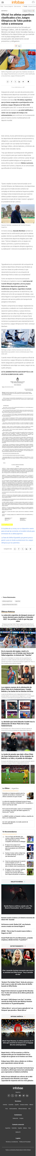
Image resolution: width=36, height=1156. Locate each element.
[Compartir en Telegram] (23, 82)
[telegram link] (23, 1095)
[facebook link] (8, 1095)
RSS (29, 1108)
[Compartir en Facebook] (11, 82)
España (17, 1104)
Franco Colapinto (6, 6)
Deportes (4, 10)
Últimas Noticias (22, 1108)
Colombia (10, 1104)
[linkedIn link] (27, 1095)
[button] (2, 2)
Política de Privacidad (24, 1141)
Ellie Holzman (15, 6)
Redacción (15, 1118)
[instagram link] (16, 1095)
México (31, 1104)
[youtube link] (20, 1095)
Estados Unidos (24, 1104)
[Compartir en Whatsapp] (7, 82)
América (5, 1104)
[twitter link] (12, 1095)
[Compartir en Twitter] (15, 82)
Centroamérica (13, 1108)
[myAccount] (33, 2)
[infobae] (18, 2)
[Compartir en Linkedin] (19, 82)
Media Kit (18, 1132)
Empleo (21, 1118)
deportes (17, 601)
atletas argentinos (7, 601)
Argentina (7, 1128)
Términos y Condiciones (12, 1141)
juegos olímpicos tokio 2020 (9, 604)
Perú (6, 1108)
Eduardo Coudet (30, 6)
